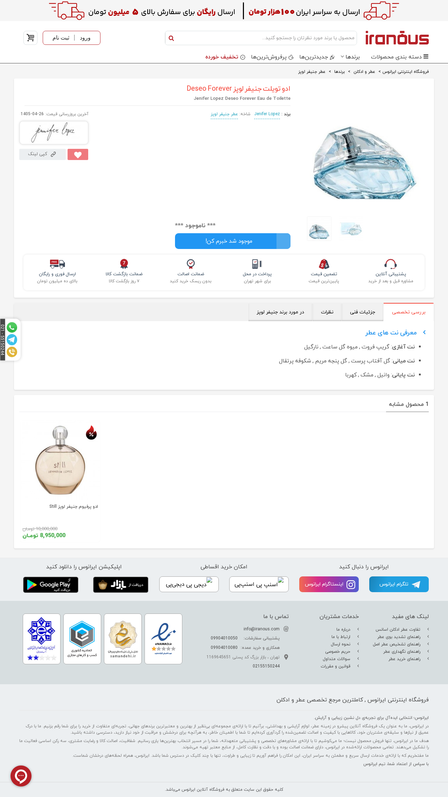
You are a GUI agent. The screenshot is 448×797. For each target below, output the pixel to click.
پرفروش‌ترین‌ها (269, 57)
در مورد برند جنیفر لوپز (280, 312)
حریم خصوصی (338, 651)
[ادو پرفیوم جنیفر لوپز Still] (60, 460)
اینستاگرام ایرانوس (325, 584)
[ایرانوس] (394, 37)
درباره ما (344, 629)
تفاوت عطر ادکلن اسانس (399, 629)
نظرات (327, 312)
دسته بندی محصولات (396, 57)
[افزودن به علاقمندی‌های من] (78, 154)
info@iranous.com (262, 629)
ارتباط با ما (341, 637)
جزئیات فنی (362, 312)
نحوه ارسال (341, 644)
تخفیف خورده (221, 57)
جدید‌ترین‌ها (313, 57)
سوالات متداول (337, 659)
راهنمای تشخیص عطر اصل (397, 644)
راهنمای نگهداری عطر (402, 651)
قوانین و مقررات (336, 666)
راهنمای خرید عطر (405, 659)
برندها (352, 57)
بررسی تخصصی (409, 312)
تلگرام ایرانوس (394, 584)
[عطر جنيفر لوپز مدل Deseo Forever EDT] (364, 205)
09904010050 (224, 638)
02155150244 (266, 666)
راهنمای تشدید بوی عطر (399, 637)
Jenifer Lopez (267, 114)
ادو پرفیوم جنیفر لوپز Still (73, 507)
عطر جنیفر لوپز (224, 114)
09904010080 (224, 648)
